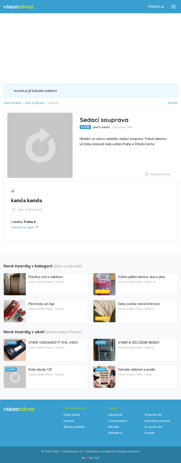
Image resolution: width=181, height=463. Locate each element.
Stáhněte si (115, 432)
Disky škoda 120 (40, 370)
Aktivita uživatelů (74, 427)
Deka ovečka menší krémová (139, 304)
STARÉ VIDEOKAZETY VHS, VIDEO (53, 343)
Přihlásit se (156, 7)
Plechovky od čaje (41, 304)
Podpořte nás (153, 414)
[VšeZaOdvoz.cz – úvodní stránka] (18, 7)
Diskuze (68, 421)
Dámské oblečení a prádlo (136, 370)
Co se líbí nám (153, 427)
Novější (172, 103)
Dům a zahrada (34, 103)
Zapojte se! (115, 414)
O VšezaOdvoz (117, 421)
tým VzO (94, 457)
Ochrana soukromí (128, 451)
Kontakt (150, 432)
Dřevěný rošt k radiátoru (45, 277)
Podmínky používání (157, 421)
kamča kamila (26, 201)
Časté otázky (71, 414)
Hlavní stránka (12, 103)
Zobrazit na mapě (22, 227)
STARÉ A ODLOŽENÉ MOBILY (139, 343)
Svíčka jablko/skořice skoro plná (141, 277)
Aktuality (113, 427)
